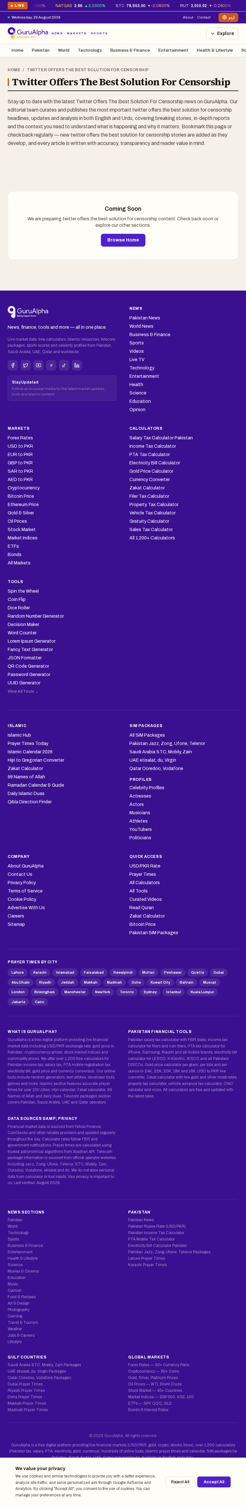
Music (13, 1284)
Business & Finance (130, 50)
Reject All (180, 1482)
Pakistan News (144, 318)
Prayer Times (142, 874)
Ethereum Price (23, 504)
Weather (15, 1329)
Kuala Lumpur (202, 992)
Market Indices (22, 538)
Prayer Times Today (28, 743)
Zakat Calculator (147, 488)
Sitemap (16, 924)
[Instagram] (51, 365)
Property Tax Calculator (153, 504)
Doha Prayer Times (25, 1397)
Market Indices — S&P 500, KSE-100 (161, 1397)
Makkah (90, 982)
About (188, 17)
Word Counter (22, 632)
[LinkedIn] (77, 365)
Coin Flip (17, 599)
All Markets (19, 563)
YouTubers (140, 829)
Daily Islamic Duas (26, 793)
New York (102, 992)
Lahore (18, 972)
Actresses (140, 796)
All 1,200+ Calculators (152, 538)
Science (137, 393)
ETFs (13, 546)
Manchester (75, 992)
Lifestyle (15, 1342)
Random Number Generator (36, 616)
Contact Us (20, 874)
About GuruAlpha (26, 866)
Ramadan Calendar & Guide (36, 785)
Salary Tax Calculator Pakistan (161, 438)
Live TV (136, 359)
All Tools (138, 891)
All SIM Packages (147, 735)
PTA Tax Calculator (149, 454)
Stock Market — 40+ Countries (155, 1390)
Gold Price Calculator (151, 471)
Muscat (209, 982)
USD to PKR (20, 446)
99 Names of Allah (26, 776)
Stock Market (22, 529)
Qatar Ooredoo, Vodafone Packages (39, 1377)
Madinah (114, 982)
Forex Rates (20, 438)
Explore (225, 33)
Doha (136, 982)
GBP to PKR (20, 463)
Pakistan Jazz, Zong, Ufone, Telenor (167, 743)
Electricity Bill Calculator (154, 463)
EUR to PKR (20, 454)
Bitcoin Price (21, 496)
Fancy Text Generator (30, 649)
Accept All (214, 1482)
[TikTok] (64, 365)
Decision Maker (23, 624)
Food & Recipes (22, 1297)
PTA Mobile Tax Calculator (151, 1239)
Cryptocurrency (24, 488)
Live (17, 6)
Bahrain (186, 982)
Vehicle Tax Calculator (152, 513)
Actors (136, 804)
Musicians (139, 812)
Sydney (150, 992)
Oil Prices (17, 521)
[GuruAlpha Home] (28, 312)
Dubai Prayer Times (25, 1384)
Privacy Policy (22, 882)
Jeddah (67, 982)
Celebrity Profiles (146, 787)
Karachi (39, 972)
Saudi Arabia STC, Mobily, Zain (160, 751)
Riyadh (45, 982)
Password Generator (29, 674)
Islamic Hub (19, 735)
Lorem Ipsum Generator (31, 641)
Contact (203, 17)
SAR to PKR (20, 471)
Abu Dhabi (20, 982)
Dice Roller (19, 607)
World (64, 50)
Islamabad (65, 972)
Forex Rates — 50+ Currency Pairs (158, 1365)
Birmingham (44, 992)
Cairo (39, 1002)
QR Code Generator (28, 666)
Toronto (127, 992)
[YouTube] (38, 365)
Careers (16, 916)
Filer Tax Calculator (149, 496)
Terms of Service (25, 891)
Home (17, 50)
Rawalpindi (123, 972)
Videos (136, 351)
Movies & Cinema (23, 1271)
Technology (90, 50)
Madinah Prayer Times (28, 1410)
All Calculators (144, 882)
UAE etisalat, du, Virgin (152, 760)
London (18, 992)
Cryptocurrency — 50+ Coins (153, 1371)
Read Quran (141, 907)
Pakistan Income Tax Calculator (156, 1233)
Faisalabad (94, 972)
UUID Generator (24, 683)
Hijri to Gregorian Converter (36, 760)
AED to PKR (20, 479)
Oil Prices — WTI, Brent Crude (155, 1384)
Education (140, 401)
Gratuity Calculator (149, 521)
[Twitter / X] (25, 365)
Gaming (15, 1316)
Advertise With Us (26, 907)
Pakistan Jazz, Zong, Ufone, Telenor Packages (169, 1252)
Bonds (14, 554)
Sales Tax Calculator (151, 529)
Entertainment (173, 50)
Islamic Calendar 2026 (30, 751)
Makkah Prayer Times (27, 1403)
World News (141, 326)
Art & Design (18, 1303)
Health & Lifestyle (215, 50)
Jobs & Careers (21, 1335)
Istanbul (173, 992)
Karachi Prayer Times (147, 1265)
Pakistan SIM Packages (153, 932)
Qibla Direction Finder (30, 802)
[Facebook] (13, 365)
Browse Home (123, 240)
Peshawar (173, 972)
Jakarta (18, 1002)
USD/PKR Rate (144, 866)
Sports (136, 343)
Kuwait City (160, 982)
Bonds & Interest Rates (148, 1410)
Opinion (137, 409)
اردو (231, 17)
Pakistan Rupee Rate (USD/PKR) (157, 1226)
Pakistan (41, 50)
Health (136, 384)
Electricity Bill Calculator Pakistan (157, 1245)
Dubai (219, 972)
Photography (18, 1309)
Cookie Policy (22, 899)
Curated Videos (145, 899)
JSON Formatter (25, 658)
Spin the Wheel (23, 591)
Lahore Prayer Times (146, 1258)
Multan (148, 972)
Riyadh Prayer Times (26, 1390)
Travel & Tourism (23, 1322)
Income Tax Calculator (152, 446)
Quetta (197, 972)
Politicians (140, 837)
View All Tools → (23, 691)
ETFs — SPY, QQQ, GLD (150, 1403)
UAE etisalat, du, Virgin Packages (37, 1371)
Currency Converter (149, 479)
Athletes (138, 821)
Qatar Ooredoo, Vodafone (156, 768)
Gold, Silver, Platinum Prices (153, 1377)
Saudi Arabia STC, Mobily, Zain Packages (44, 1365)
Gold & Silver (21, 513)
